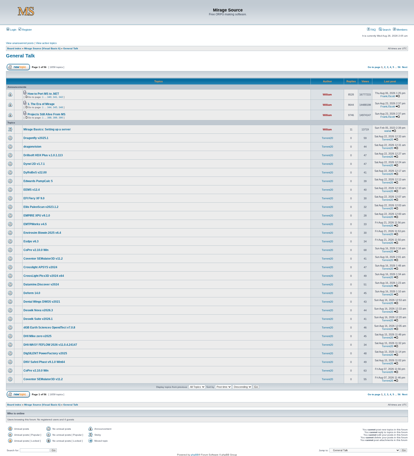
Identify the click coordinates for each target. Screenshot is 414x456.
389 (55, 117)
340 (49, 97)
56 (399, 67)
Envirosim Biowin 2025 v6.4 (42, 232)
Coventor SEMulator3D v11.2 (43, 258)
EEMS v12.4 (31, 189)
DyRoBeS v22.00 (35, 172)
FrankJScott (387, 96)
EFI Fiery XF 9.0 (34, 198)
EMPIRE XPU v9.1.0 (36, 215)
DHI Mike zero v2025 (37, 336)
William (327, 94)
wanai (387, 130)
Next (404, 67)
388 (49, 117)
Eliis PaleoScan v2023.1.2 (40, 207)
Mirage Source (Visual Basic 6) (42, 48)
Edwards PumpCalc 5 (38, 181)
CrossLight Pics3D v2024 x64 (43, 276)
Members (402, 29)
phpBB (195, 454)
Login (12, 29)
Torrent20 (327, 138)
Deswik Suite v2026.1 (38, 319)
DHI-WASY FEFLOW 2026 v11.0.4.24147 (50, 344)
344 (49, 107)
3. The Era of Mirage (41, 104)
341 (55, 97)
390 (61, 117)
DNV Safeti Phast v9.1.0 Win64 (44, 362)
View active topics (46, 43)
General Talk (70, 48)
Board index (14, 48)
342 (61, 97)
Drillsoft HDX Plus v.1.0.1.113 (43, 155)
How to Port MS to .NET (43, 93)
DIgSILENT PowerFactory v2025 (45, 353)
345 (55, 107)
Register (26, 29)
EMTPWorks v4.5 (35, 224)
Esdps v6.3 (31, 241)
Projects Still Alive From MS (46, 114)
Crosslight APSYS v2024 (40, 267)
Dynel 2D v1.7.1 (34, 164)
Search (386, 29)
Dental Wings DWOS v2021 (41, 301)
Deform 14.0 (31, 293)
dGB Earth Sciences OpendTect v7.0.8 (49, 327)
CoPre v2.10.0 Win (35, 250)
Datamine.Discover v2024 (41, 284)
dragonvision (32, 146)
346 (61, 107)
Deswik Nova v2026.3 (38, 310)
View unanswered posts (20, 43)
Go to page (374, 67)
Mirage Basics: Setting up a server (47, 129)
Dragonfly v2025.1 (35, 138)
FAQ (373, 29)
